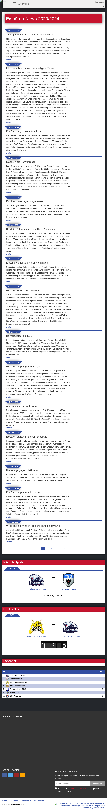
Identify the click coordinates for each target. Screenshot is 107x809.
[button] (14, 4)
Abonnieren (97, 784)
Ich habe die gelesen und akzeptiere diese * (80, 789)
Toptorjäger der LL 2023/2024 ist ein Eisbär (30, 34)
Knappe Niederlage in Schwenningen (27, 262)
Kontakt (5, 801)
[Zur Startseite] (3, 4)
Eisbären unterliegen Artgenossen (25, 201)
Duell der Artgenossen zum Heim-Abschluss (31, 229)
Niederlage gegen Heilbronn (22, 470)
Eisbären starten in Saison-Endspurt (26, 436)
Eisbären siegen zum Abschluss (24, 131)
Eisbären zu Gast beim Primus (23, 290)
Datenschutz (26, 801)
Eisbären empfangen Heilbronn (23, 492)
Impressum (39, 801)
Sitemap (14, 801)
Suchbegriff (103, 6)
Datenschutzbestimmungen (80, 788)
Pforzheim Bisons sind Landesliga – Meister (30, 68)
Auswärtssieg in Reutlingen (21, 406)
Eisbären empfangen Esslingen (23, 366)
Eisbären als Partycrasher (20, 161)
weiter (9, 59)
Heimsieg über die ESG (19, 335)
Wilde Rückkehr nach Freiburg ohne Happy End (33, 525)
